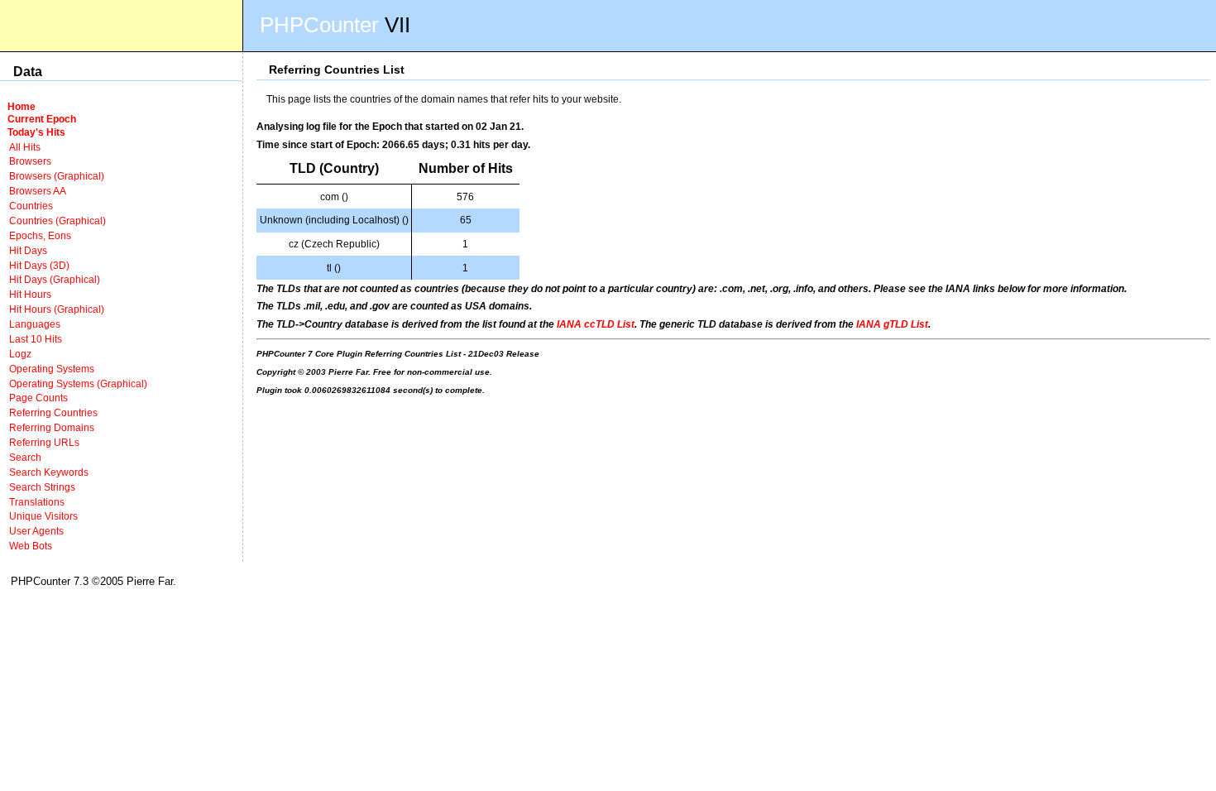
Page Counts (38, 397)
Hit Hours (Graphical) (56, 309)
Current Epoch (41, 118)
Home (21, 106)
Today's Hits (36, 132)
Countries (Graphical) (57, 220)
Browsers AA (37, 190)
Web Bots (30, 545)
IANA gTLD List (892, 324)
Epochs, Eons (40, 235)
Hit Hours (30, 294)
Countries (31, 205)
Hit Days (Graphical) (54, 279)
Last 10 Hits (35, 338)
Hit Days (28, 250)
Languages (34, 324)
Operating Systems (51, 368)
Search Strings (42, 487)
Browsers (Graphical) (56, 175)
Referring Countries (53, 412)
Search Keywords (49, 472)
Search (25, 457)
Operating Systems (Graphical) (78, 383)
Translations (37, 501)
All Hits (25, 146)
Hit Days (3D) (39, 265)
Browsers (30, 161)
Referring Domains (51, 427)
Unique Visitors (43, 516)
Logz (20, 353)
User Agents (36, 530)
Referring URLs (44, 442)
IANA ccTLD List (595, 324)
